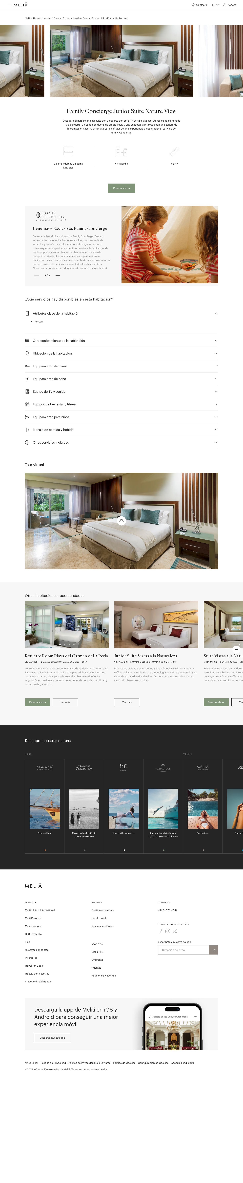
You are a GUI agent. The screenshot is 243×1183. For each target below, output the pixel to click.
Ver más (65, 702)
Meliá (27, 18)
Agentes (96, 967)
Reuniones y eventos (104, 975)
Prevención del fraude (38, 981)
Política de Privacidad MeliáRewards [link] (89, 1062)
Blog (27, 941)
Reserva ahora (121, 188)
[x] (175, 931)
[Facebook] (160, 931)
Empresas (97, 959)
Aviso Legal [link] (31, 1062)
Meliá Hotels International (40, 910)
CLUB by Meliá (33, 934)
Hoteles (36, 18)
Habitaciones (121, 18)
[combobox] (216, 5)
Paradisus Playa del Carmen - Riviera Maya (92, 18)
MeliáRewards (33, 918)
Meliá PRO (97, 951)
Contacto (164, 902)
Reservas (97, 902)
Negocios (97, 944)
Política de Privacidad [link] (53, 1062)
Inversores (31, 957)
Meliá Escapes (33, 926)
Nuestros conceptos (36, 949)
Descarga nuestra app (52, 1037)
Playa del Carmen (62, 18)
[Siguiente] (58, 275)
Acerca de (31, 902)
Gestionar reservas (103, 910)
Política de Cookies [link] (124, 1062)
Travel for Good (34, 965)
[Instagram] (167, 931)
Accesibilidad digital (183, 1062)
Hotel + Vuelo (99, 918)
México (47, 18)
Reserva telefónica (102, 926)
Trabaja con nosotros (37, 973)
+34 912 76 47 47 (167, 910)
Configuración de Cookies (153, 1062)
